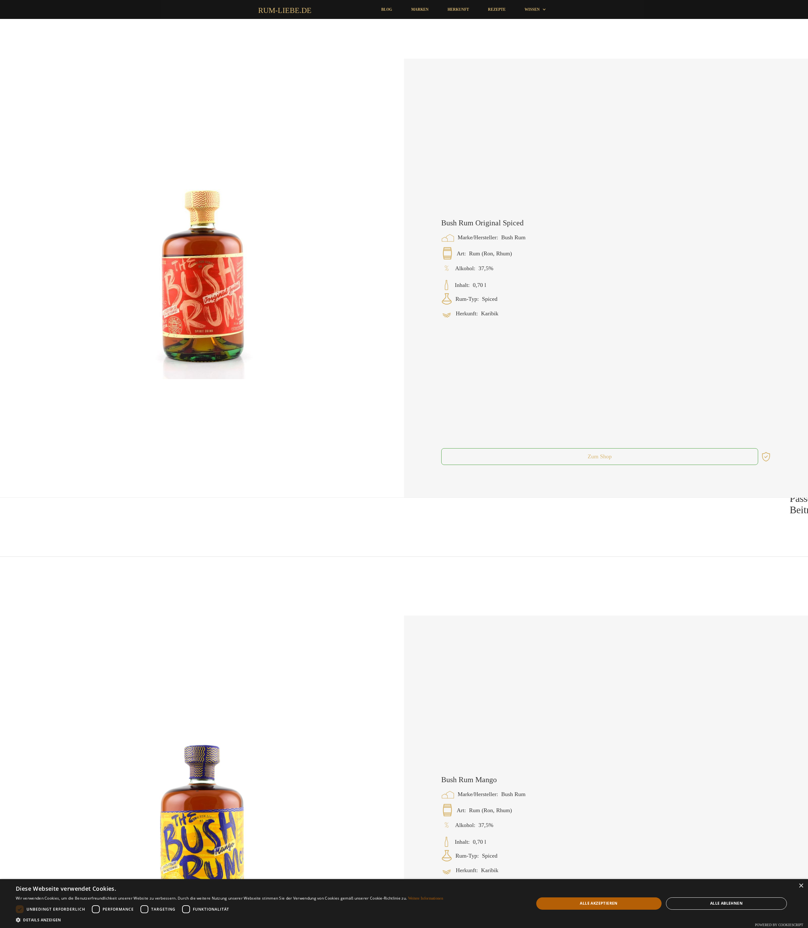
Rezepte (497, 9)
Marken (420, 9)
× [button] (801, 885)
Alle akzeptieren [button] (598, 903)
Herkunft (458, 9)
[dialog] (404, 903)
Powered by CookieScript (779, 925)
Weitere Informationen (425, 898)
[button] (535, 9)
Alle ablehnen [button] (726, 903)
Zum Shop (600, 504)
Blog (386, 9)
